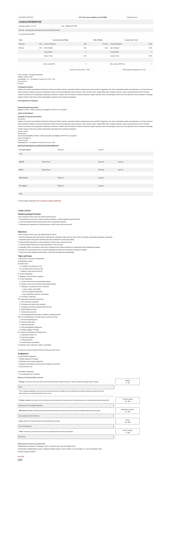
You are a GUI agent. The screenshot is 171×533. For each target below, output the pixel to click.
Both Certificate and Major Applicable (48, 201)
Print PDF (21, 456)
